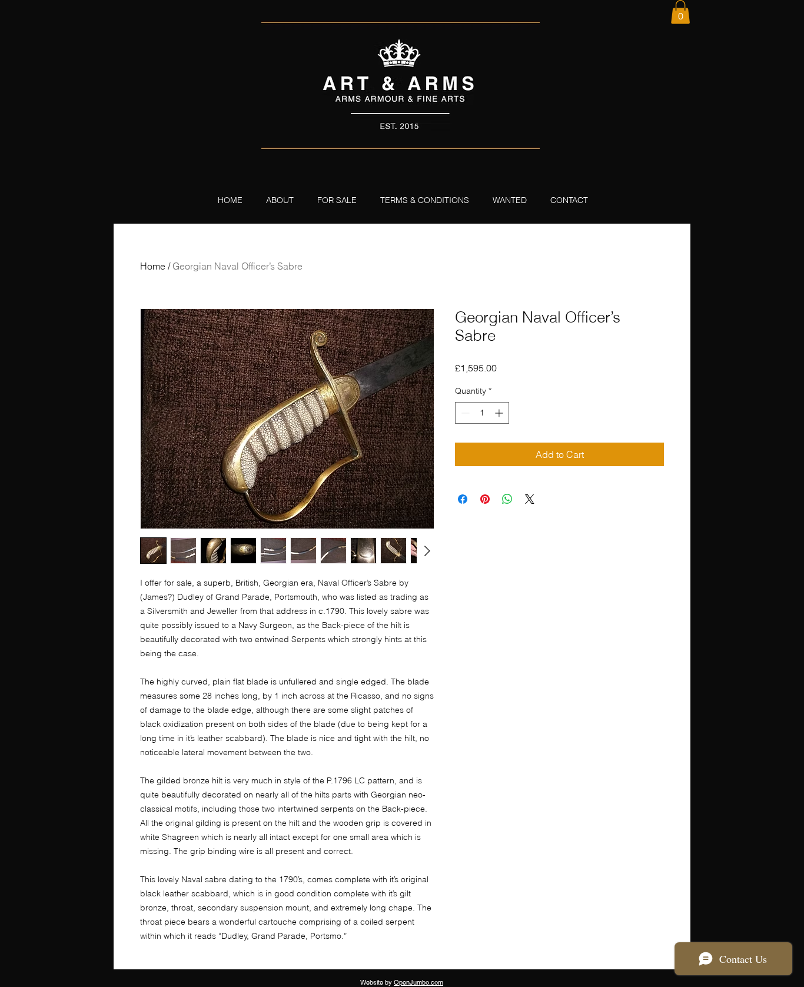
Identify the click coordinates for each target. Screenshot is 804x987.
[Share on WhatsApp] (507, 499)
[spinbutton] (482, 413)
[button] (680, 12)
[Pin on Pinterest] (485, 499)
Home (152, 266)
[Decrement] (464, 413)
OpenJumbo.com (418, 982)
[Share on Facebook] (463, 499)
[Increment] (500, 413)
